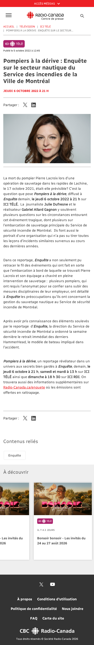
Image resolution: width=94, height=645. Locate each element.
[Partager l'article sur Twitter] (25, 105)
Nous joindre (72, 608)
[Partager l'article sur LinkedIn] (33, 104)
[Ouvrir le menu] (7, 14)
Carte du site (53, 618)
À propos (24, 599)
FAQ (33, 618)
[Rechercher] (82, 16)
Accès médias (45, 3)
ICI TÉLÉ (45, 26)
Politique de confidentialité (34, 608)
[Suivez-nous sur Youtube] (52, 584)
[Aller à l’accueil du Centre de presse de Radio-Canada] (45, 15)
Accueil (8, 26)
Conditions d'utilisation (57, 599)
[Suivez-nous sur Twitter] (41, 584)
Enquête (14, 455)
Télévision (27, 26)
